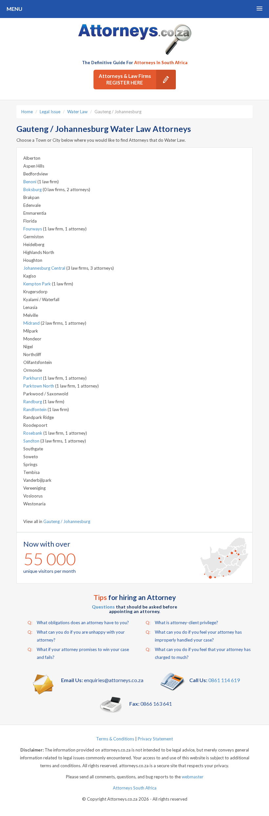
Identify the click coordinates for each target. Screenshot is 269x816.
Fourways (33, 228)
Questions (103, 606)
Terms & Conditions (115, 738)
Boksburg (33, 189)
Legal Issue (50, 111)
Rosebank (33, 433)
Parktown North (39, 386)
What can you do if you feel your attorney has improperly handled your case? (194, 636)
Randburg (33, 401)
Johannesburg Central (44, 268)
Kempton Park (37, 283)
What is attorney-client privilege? (182, 622)
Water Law (77, 111)
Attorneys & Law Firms (125, 79)
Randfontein (35, 409)
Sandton (31, 441)
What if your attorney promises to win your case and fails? (78, 653)
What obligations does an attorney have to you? (78, 622)
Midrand (32, 323)
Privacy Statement (155, 738)
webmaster (192, 776)
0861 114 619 (224, 680)
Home (27, 111)
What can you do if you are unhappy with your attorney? (76, 636)
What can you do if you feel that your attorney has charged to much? (198, 653)
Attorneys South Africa (134, 787)
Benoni (30, 181)
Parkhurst (33, 378)
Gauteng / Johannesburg (66, 521)
